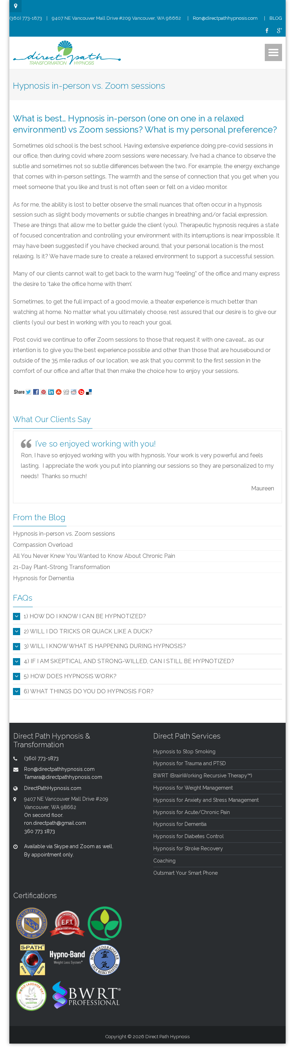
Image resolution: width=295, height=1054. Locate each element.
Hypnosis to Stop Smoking (184, 751)
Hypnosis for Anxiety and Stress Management (206, 800)
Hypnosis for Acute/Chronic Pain (191, 812)
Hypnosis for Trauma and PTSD (189, 763)
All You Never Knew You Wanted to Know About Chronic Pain (94, 556)
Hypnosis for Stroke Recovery (188, 848)
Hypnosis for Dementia (43, 578)
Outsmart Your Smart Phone (185, 873)
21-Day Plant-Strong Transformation (61, 567)
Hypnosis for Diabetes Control (188, 836)
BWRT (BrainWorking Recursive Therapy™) (202, 775)
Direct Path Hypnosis (167, 1036)
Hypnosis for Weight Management (193, 788)
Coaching (164, 861)
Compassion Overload (43, 544)
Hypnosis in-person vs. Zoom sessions (64, 533)
